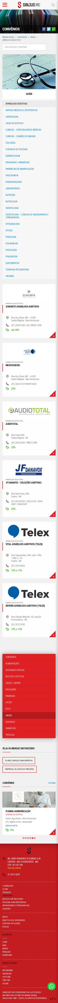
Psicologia (11, 250)
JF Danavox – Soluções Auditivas (23, 482)
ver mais (52, 335)
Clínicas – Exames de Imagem (20, 136)
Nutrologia (11, 201)
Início (5, 917)
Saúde (32, 37)
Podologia (11, 237)
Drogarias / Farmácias (18, 162)
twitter (6, 980)
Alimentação (12, 663)
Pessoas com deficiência (14, 902)
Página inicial (8, 37)
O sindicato (7, 886)
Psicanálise (12, 243)
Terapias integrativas (17, 269)
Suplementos (12, 263)
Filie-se (5, 927)
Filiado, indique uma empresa (18, 760)
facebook (6, 973)
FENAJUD (6, 952)
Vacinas (10, 276)
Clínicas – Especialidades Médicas (23, 130)
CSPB (4, 942)
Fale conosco (52, 986)
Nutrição (10, 195)
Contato (6, 909)
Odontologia (12, 208)
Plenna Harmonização (18, 811)
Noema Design (53, 998)
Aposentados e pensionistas (15, 905)
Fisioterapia (12, 175)
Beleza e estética (15, 676)
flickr (5, 983)
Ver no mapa (14, 868)
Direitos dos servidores (13, 920)
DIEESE (5, 948)
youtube (6, 977)
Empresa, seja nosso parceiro (19, 769)
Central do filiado (11, 923)
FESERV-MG (7, 955)
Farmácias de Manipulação (20, 169)
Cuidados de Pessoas (17, 149)
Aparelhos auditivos (16, 103)
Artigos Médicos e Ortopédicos (22, 110)
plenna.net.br (11, 825)
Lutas (5, 889)
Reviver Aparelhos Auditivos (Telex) (25, 605)
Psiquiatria (11, 256)
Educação (11, 689)
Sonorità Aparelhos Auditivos (22, 306)
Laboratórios (13, 188)
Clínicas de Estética (14, 815)
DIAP (4, 945)
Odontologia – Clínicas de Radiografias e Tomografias (27, 216)
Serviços (10, 722)
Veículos (10, 735)
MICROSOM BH (13, 365)
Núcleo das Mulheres (12, 899)
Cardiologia (12, 116)
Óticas (9, 230)
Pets (8, 709)
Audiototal (12, 423)
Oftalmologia (13, 224)
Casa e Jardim (13, 683)
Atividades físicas (15, 670)
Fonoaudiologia (14, 182)
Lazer (9, 702)
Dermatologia (13, 156)
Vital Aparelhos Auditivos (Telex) (24, 544)
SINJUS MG (29, 5)
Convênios (22, 37)
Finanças (10, 696)
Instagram (7, 970)
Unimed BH (11, 728)
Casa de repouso (14, 123)
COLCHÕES (10, 143)
